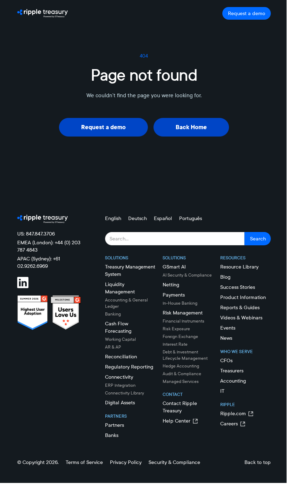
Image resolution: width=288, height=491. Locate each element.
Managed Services (181, 381)
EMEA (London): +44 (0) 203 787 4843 (48, 246)
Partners (114, 425)
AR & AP (113, 347)
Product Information (243, 297)
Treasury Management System (130, 270)
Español (163, 218)
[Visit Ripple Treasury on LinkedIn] (27, 282)
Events (227, 328)
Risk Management (183, 313)
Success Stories (237, 287)
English (113, 218)
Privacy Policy (126, 462)
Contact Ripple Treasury (180, 407)
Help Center (176, 421)
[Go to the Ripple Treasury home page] (42, 13)
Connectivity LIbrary (124, 393)
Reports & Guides (240, 307)
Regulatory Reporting (129, 367)
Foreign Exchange (180, 336)
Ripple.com (233, 413)
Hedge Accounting (181, 366)
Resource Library (239, 267)
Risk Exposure (176, 328)
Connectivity (119, 377)
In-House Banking (180, 303)
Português (190, 218)
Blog (225, 277)
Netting (171, 284)
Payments (174, 295)
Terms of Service (84, 462)
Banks (111, 435)
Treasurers (231, 370)
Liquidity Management (120, 288)
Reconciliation (121, 356)
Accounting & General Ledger (126, 303)
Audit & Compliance (182, 373)
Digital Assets (120, 402)
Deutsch (137, 218)
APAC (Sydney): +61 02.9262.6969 (38, 262)
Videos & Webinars (241, 317)
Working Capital (120, 339)
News (226, 338)
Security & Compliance (174, 462)
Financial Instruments (183, 321)
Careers (229, 423)
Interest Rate (175, 344)
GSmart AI (174, 267)
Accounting (233, 381)
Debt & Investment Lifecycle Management (185, 355)
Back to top (257, 462)
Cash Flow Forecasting (118, 327)
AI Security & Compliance (187, 275)
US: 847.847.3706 (36, 234)
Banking (113, 314)
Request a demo (246, 13)
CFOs (226, 360)
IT (222, 391)
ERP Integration (120, 385)
